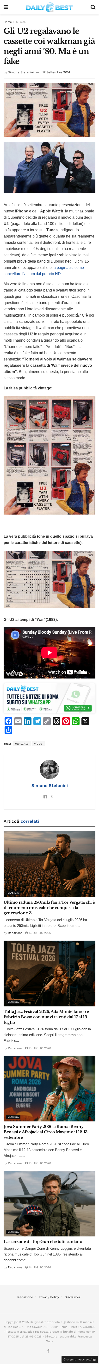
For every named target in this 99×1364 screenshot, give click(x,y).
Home (8, 22)
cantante (22, 743)
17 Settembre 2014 (56, 72)
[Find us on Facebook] (48, 1351)
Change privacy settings (79, 1359)
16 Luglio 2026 (39, 933)
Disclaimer (72, 1297)
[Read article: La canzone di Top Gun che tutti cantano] (49, 1203)
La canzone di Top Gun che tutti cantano (43, 1241)
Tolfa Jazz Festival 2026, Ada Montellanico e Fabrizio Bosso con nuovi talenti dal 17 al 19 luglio (46, 1017)
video (38, 743)
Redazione (15, 933)
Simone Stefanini (21, 72)
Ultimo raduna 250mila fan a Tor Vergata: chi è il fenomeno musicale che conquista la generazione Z (49, 908)
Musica (21, 22)
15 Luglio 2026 (39, 1048)
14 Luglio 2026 (39, 1267)
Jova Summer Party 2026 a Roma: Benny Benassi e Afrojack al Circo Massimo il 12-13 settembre (45, 1132)
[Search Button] (93, 7)
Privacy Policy (49, 1297)
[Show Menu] (6, 7)
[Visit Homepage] (49, 7)
